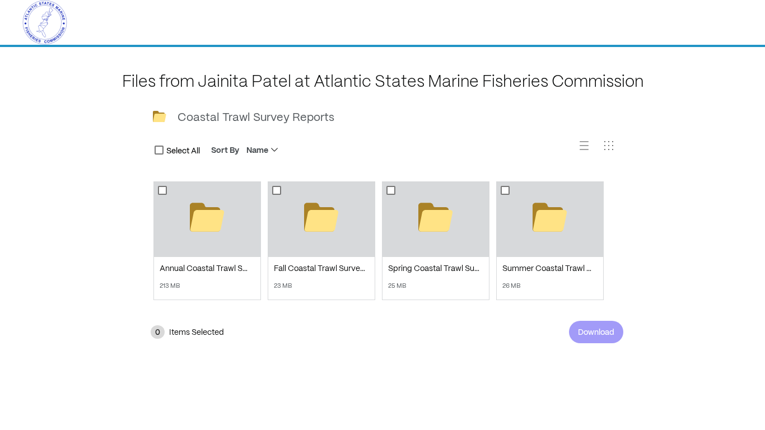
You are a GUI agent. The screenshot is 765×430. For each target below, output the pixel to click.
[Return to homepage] (44, 22)
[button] (589, 150)
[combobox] (159, 150)
